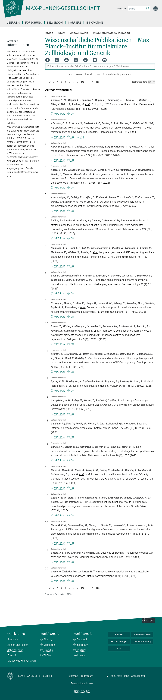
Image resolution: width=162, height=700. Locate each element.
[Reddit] (66, 60)
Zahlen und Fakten (17, 644)
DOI (73, 113)
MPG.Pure (59, 113)
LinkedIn (48, 650)
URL (82, 136)
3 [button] (54, 81)
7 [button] (69, 81)
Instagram (82, 644)
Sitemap (73, 675)
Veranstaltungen (119, 641)
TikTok (47, 655)
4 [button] (58, 81)
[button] (100, 74)
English (121, 8)
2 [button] (50, 81)
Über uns (13, 22)
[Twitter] (76, 60)
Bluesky (48, 639)
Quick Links (16, 634)
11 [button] (87, 81)
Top (150, 620)
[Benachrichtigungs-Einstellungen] (155, 8)
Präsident (12, 639)
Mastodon (49, 644)
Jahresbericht (15, 650)
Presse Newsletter (142, 634)
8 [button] (73, 81)
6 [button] (65, 81)
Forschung (33, 22)
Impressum (87, 675)
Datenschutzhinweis (82, 683)
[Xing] (85, 60)
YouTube (81, 650)
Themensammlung (142, 641)
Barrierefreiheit (82, 691)
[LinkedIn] (57, 60)
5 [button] (61, 81)
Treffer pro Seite (140, 82)
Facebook (82, 639)
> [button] (92, 81)
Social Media (49, 634)
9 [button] (77, 81)
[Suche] (147, 8)
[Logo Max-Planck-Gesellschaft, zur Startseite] (59, 11)
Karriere (74, 22)
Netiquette (79, 655)
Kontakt (119, 634)
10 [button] (82, 81)
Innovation (94, 22)
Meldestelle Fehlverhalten (21, 660)
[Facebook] (47, 60)
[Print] (104, 60)
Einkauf (11, 655)
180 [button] (98, 81)
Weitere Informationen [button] (18, 43)
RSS (119, 648)
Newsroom (55, 22)
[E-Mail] (95, 60)
